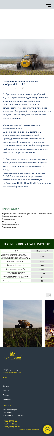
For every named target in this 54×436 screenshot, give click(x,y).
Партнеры (7, 399)
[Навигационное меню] (48, 5)
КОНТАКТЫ (7, 405)
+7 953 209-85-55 (10, 421)
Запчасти (6, 391)
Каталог (6, 386)
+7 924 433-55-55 (10, 424)
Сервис (6, 395)
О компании (7, 382)
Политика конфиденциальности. (12, 372)
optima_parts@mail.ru (11, 427)
